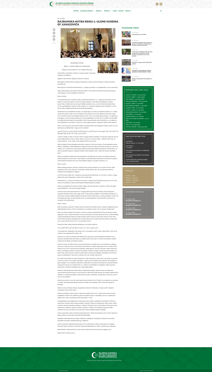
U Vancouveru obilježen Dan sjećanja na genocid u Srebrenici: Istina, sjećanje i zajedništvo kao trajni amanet (142, 54)
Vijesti (115, 11)
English (127, 11)
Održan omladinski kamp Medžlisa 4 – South (142, 79)
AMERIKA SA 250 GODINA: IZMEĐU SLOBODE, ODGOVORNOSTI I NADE (141, 71)
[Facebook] (157, 4)
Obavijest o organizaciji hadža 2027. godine (142, 63)
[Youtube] (160, 4)
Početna (76, 11)
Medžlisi (98, 11)
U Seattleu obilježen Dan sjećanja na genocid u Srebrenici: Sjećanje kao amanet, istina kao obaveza (142, 44)
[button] (161, 11)
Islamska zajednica (86, 11)
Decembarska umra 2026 (139, 34)
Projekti (107, 11)
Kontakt (121, 11)
